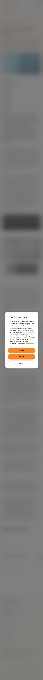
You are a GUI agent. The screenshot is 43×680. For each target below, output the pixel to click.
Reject (21, 357)
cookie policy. (30, 344)
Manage (21, 363)
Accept (21, 350)
